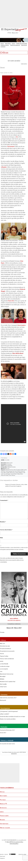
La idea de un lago (4, 666)
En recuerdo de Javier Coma (7, 743)
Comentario (4, 500)
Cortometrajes (4, 823)
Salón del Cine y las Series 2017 (8, 697)
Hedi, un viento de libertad (7, 658)
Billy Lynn (2, 643)
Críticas (2, 792)
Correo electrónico (6, 529)
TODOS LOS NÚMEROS (7, 787)
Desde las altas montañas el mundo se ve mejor (12, 716)
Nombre (3, 522)
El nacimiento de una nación (7, 651)
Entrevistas (3, 807)
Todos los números (15, 45)
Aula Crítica (8, 43)
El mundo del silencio (5, 648)
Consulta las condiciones (14, 624)
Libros (13, 43)
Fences (2, 653)
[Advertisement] (14, 14)
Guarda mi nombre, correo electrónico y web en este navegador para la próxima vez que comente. (14, 548)
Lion (1, 671)
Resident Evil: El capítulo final (7, 681)
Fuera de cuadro (4, 815)
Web (1, 537)
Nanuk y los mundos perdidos (8, 719)
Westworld (3, 700)
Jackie (1, 661)
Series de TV (3, 803)
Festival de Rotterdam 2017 (7, 730)
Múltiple (2, 679)
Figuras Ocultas (4, 656)
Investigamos (3, 795)
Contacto (3, 46)
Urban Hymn (3, 686)
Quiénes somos (5, 45)
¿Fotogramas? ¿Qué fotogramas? (9, 711)
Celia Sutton (24, 63)
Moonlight (2, 676)
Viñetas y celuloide (5, 827)
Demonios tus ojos (5, 646)
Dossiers (2, 819)
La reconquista (4, 669)
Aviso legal (24, 45)
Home (2, 43)
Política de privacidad (21, 43)
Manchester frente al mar (6, 674)
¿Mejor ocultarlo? (4, 714)
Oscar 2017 (3, 732)
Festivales (3, 799)
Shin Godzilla (3, 684)
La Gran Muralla (4, 664)
